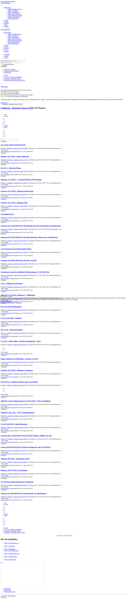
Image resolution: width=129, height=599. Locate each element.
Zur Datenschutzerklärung (7, 302)
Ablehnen (9, 301)
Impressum (18, 302)
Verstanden (3, 301)
